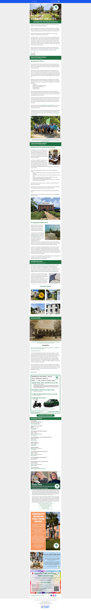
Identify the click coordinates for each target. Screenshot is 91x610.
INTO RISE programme (35, 235)
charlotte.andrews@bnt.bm (36, 258)
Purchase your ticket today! (45, 415)
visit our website (53, 271)
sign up (38, 111)
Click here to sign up (34, 435)
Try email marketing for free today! (45, 608)
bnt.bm (43, 595)
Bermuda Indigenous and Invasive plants (47, 105)
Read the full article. (34, 372)
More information (33, 445)
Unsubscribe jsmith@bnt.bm (45, 601)
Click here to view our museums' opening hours (38, 468)
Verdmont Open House (34, 442)
